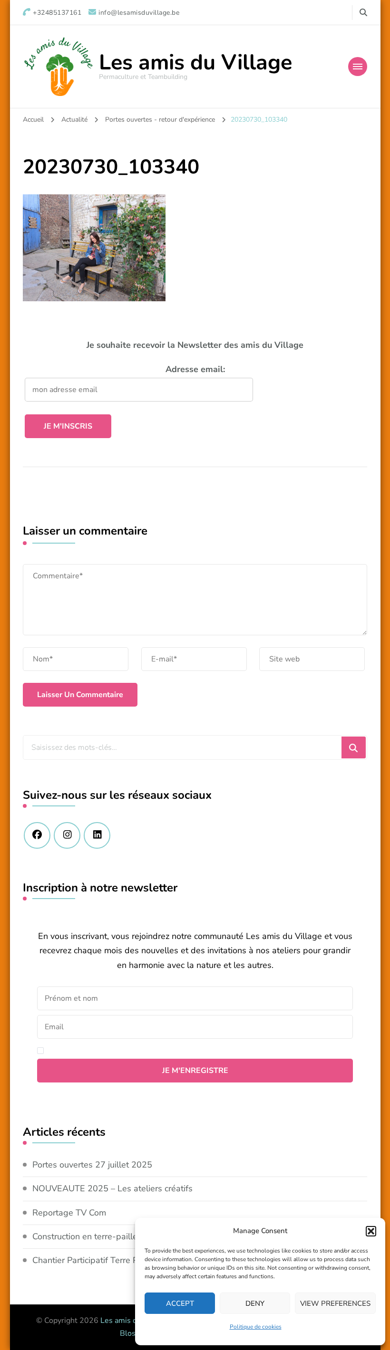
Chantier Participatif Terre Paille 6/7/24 (107, 1260)
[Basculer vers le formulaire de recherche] (363, 13)
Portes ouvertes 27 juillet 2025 (92, 1164)
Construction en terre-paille (84, 1236)
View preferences (335, 1303)
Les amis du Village (195, 62)
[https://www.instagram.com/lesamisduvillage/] (67, 835)
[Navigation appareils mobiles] (357, 66)
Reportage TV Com (69, 1212)
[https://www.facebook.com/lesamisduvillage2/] (37, 835)
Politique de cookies (256, 1327)
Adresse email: (195, 369)
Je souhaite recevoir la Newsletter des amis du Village (195, 345)
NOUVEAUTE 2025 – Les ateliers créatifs (112, 1188)
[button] (371, 1231)
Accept (180, 1303)
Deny (254, 1303)
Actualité (74, 119)
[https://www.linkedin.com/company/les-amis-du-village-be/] (97, 835)
